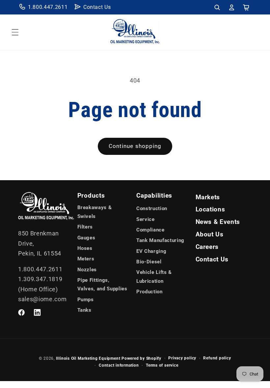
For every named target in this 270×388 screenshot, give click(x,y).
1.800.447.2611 (48, 7)
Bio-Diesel (149, 262)
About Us (210, 234)
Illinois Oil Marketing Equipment (88, 358)
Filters (85, 227)
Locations (210, 209)
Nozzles (87, 270)
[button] (217, 7)
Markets (208, 197)
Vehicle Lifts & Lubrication (154, 276)
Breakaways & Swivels (94, 212)
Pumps (85, 300)
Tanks (84, 310)
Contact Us (97, 7)
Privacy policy (182, 358)
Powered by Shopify (141, 358)
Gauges (86, 238)
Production (149, 292)
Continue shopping (135, 146)
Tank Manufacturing (160, 240)
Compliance (150, 230)
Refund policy (217, 358)
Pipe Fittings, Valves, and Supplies (102, 284)
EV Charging (151, 251)
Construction (151, 208)
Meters (85, 259)
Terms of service (162, 365)
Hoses (85, 248)
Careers (207, 247)
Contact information (119, 365)
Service (145, 219)
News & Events (218, 222)
